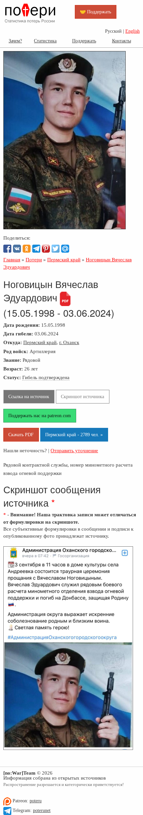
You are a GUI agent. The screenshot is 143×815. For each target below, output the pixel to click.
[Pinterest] (46, 249)
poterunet (42, 810)
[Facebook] (7, 249)
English (132, 31)
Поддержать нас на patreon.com (39, 415)
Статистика (45, 40)
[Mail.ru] (65, 249)
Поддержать (84, 40)
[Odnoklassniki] (27, 249)
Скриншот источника (82, 396)
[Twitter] (56, 249)
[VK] (17, 249)
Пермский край (40, 342)
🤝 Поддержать (95, 11)
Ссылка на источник (28, 396)
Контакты (121, 40)
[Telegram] (36, 249)
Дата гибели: (18, 333)
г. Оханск (69, 342)
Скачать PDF (21, 434)
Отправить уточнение (74, 450)
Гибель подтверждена (46, 377)
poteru (36, 800)
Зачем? (15, 40)
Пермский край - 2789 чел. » (74, 434)
